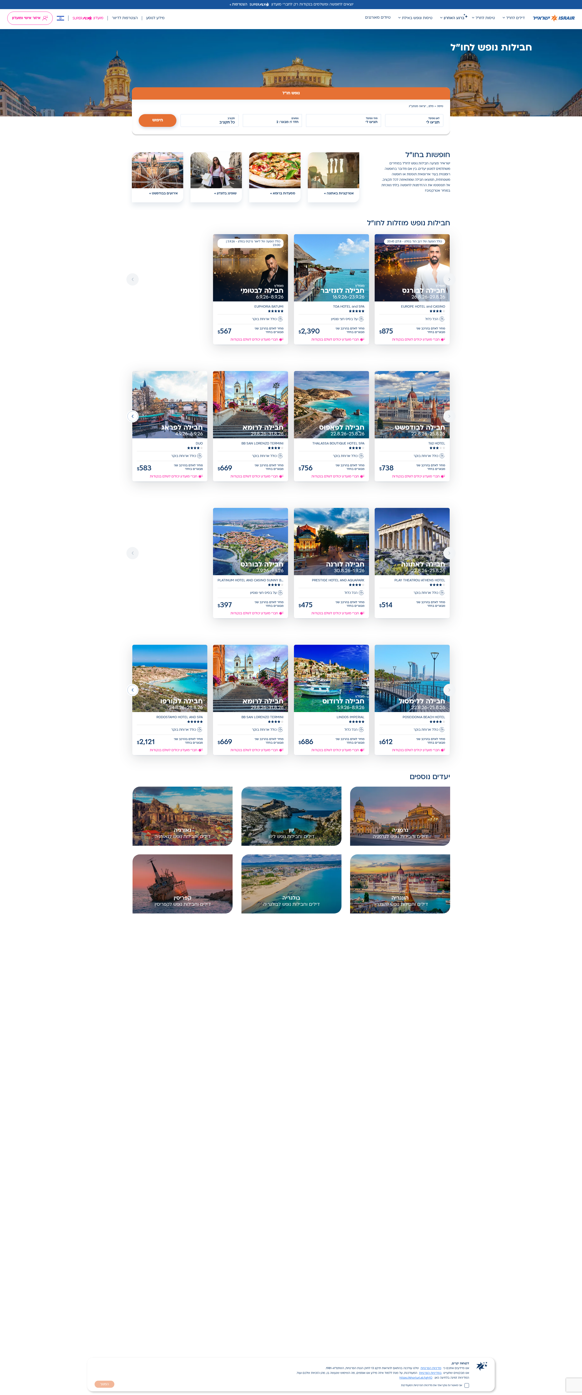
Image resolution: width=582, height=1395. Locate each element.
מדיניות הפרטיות (431, 1368)
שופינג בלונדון (226, 193)
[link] (412, 290)
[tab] (291, 93)
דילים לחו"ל (515, 18)
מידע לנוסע (155, 18)
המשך (104, 1384)
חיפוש (157, 120)
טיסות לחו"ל (485, 18)
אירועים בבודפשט (165, 193)
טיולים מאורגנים (378, 18)
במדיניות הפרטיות (430, 1373)
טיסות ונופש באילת (417, 18)
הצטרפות (239, 4)
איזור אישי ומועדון (26, 18)
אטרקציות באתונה (340, 193)
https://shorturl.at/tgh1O (415, 1378)
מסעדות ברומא (284, 193)
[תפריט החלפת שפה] (60, 18)
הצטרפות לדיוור (125, 18)
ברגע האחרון (454, 18)
